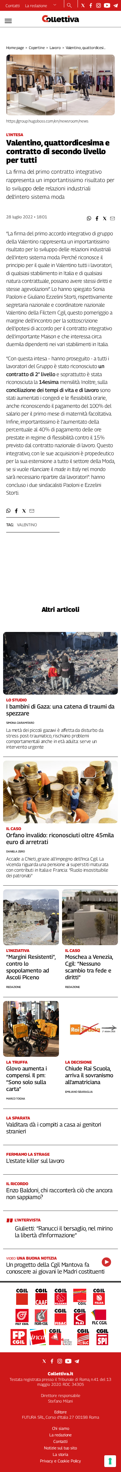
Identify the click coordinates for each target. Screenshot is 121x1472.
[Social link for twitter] (83, 5)
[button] (89, 218)
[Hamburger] (8, 20)
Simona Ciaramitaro (20, 722)
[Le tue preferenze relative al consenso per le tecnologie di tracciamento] (110, 1461)
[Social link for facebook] (90, 5)
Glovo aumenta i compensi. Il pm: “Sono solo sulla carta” (26, 1078)
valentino (27, 524)
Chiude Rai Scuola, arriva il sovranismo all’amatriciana (89, 1075)
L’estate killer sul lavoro (35, 1160)
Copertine (37, 47)
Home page (15, 47)
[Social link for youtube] (107, 5)
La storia (60, 1454)
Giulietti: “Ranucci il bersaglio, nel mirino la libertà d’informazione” (64, 1232)
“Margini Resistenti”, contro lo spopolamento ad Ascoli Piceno (31, 967)
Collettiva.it (60, 1373)
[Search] (69, 6)
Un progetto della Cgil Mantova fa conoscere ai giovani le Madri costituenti (55, 1268)
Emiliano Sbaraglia (79, 1091)
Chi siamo (60, 1428)
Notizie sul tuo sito (60, 1447)
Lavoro (55, 47)
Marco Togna (15, 1098)
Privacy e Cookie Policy (60, 1460)
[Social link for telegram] (115, 5)
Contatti (13, 5)
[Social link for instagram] (98, 5)
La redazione (36, 5)
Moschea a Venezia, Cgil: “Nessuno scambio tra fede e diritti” (89, 967)
